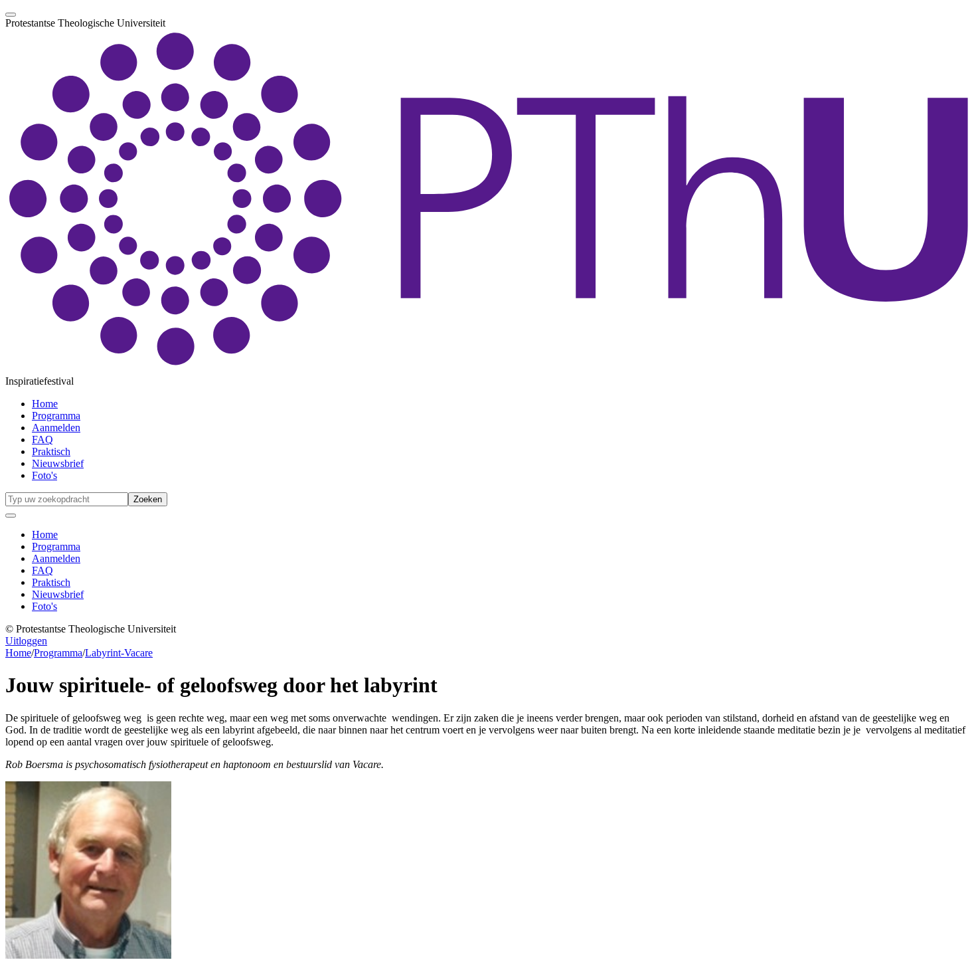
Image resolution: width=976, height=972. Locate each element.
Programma (56, 415)
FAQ (42, 439)
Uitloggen (26, 640)
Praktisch (51, 451)
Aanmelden (56, 427)
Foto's (44, 475)
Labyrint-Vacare (119, 652)
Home (45, 403)
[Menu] (10, 15)
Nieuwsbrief (58, 463)
